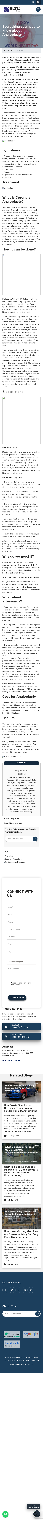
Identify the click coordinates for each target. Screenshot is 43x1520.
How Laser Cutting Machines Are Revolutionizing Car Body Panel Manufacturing (21, 1235)
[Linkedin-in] (18, 1290)
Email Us (15, 1025)
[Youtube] (25, 1290)
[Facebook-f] (5, 1290)
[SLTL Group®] (12, 9)
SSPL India (28, 1364)
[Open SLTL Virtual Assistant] (36, 1513)
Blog (13, 50)
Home (6, 50)
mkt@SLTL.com (29, 2)
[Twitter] (12, 1290)
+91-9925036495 (33, 2)
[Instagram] (31, 1290)
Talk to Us (17, 1035)
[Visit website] (12, 1334)
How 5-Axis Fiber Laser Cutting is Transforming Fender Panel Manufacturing (20, 1108)
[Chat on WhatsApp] (5, 1513)
